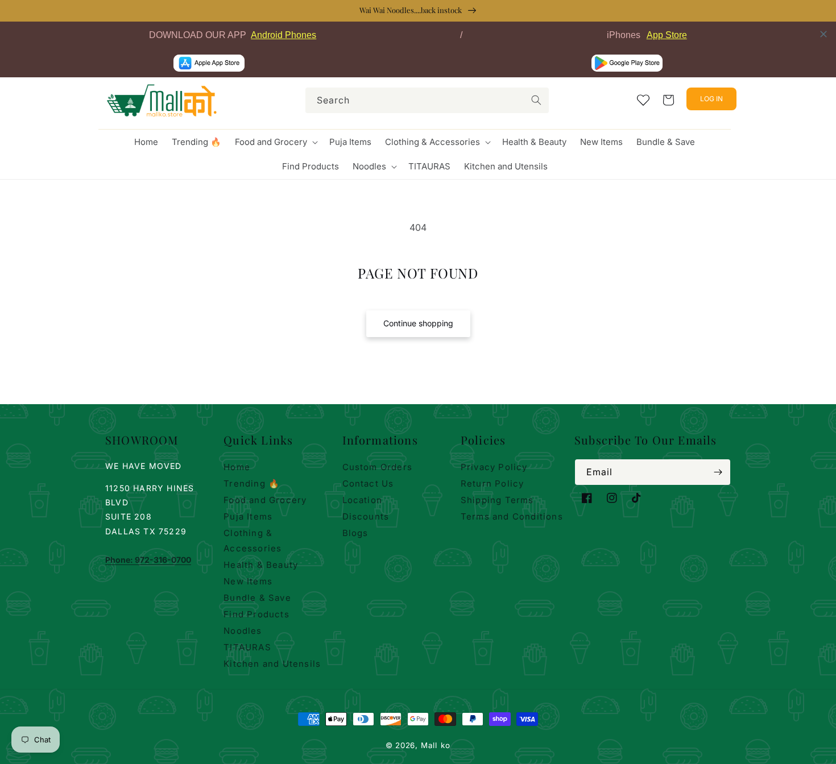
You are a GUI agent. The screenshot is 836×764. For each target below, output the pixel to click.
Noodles (243, 630)
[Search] (536, 100)
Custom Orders (377, 467)
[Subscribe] (717, 472)
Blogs (355, 533)
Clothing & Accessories (253, 541)
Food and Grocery (265, 500)
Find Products (256, 614)
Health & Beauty (261, 564)
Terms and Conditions (512, 516)
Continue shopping (418, 323)
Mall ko (435, 745)
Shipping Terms (497, 500)
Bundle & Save (257, 597)
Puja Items (248, 516)
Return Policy (492, 483)
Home (237, 467)
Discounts (366, 516)
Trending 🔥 (252, 483)
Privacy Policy (494, 467)
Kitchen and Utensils (272, 663)
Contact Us (368, 483)
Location (362, 500)
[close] (823, 34)
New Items (248, 581)
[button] (275, 142)
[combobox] (427, 100)
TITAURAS (247, 647)
